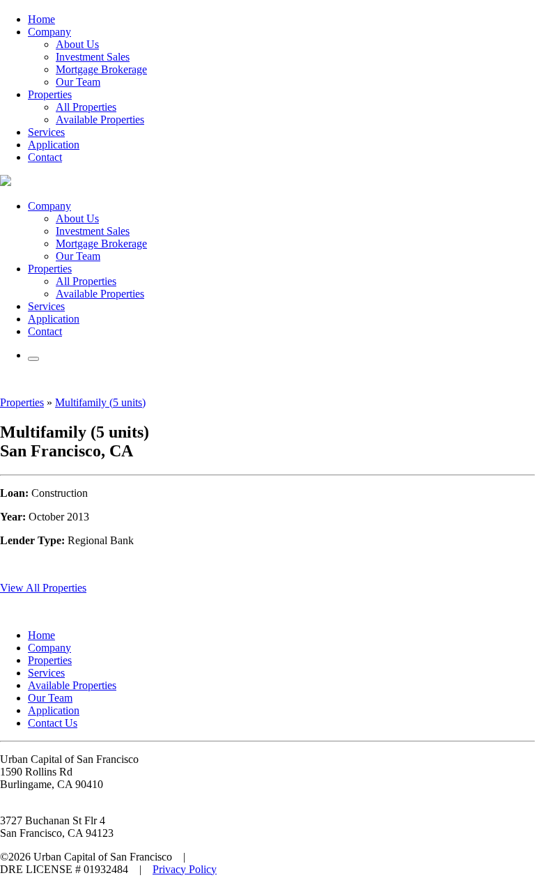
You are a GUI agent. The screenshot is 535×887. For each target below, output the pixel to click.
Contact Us (52, 723)
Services (46, 132)
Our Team (78, 82)
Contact (45, 157)
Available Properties (100, 119)
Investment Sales (93, 57)
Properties (50, 94)
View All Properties (43, 588)
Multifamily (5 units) (100, 402)
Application (53, 145)
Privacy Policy (185, 869)
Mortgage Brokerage (101, 69)
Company (49, 32)
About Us (77, 44)
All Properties (86, 107)
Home (41, 19)
